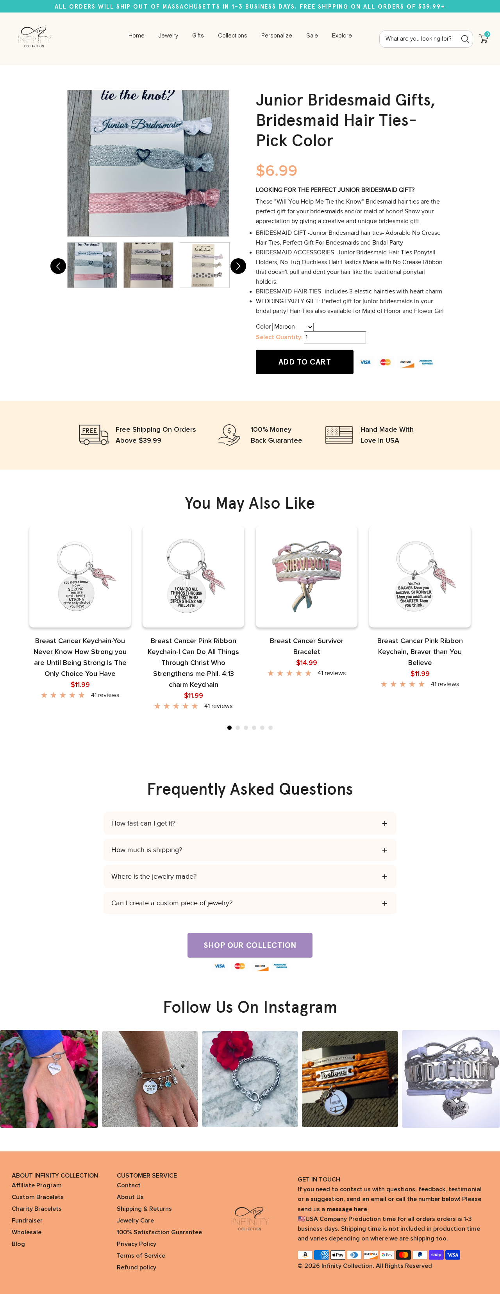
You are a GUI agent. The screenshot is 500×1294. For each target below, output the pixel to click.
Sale (312, 36)
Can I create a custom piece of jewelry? (171, 903)
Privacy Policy (136, 1244)
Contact (129, 1185)
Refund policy (136, 1267)
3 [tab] (246, 728)
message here (347, 1209)
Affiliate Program (37, 1185)
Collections (232, 36)
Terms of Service (141, 1256)
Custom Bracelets (38, 1197)
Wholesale (26, 1232)
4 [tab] (254, 728)
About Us (130, 1197)
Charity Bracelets (37, 1209)
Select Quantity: (279, 337)
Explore (342, 36)
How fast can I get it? (143, 823)
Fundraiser (27, 1220)
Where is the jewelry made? (153, 876)
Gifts (198, 36)
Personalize (276, 36)
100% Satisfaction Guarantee (159, 1232)
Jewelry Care (135, 1220)
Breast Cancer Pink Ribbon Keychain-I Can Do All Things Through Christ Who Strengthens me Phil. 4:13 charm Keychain (193, 663)
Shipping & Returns (144, 1209)
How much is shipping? (146, 850)
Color (263, 326)
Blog (18, 1244)
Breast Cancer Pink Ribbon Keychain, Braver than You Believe (420, 652)
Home (137, 36)
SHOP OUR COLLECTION (250, 945)
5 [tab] (262, 728)
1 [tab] (229, 728)
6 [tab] (270, 728)
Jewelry (168, 36)
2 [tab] (238, 728)
